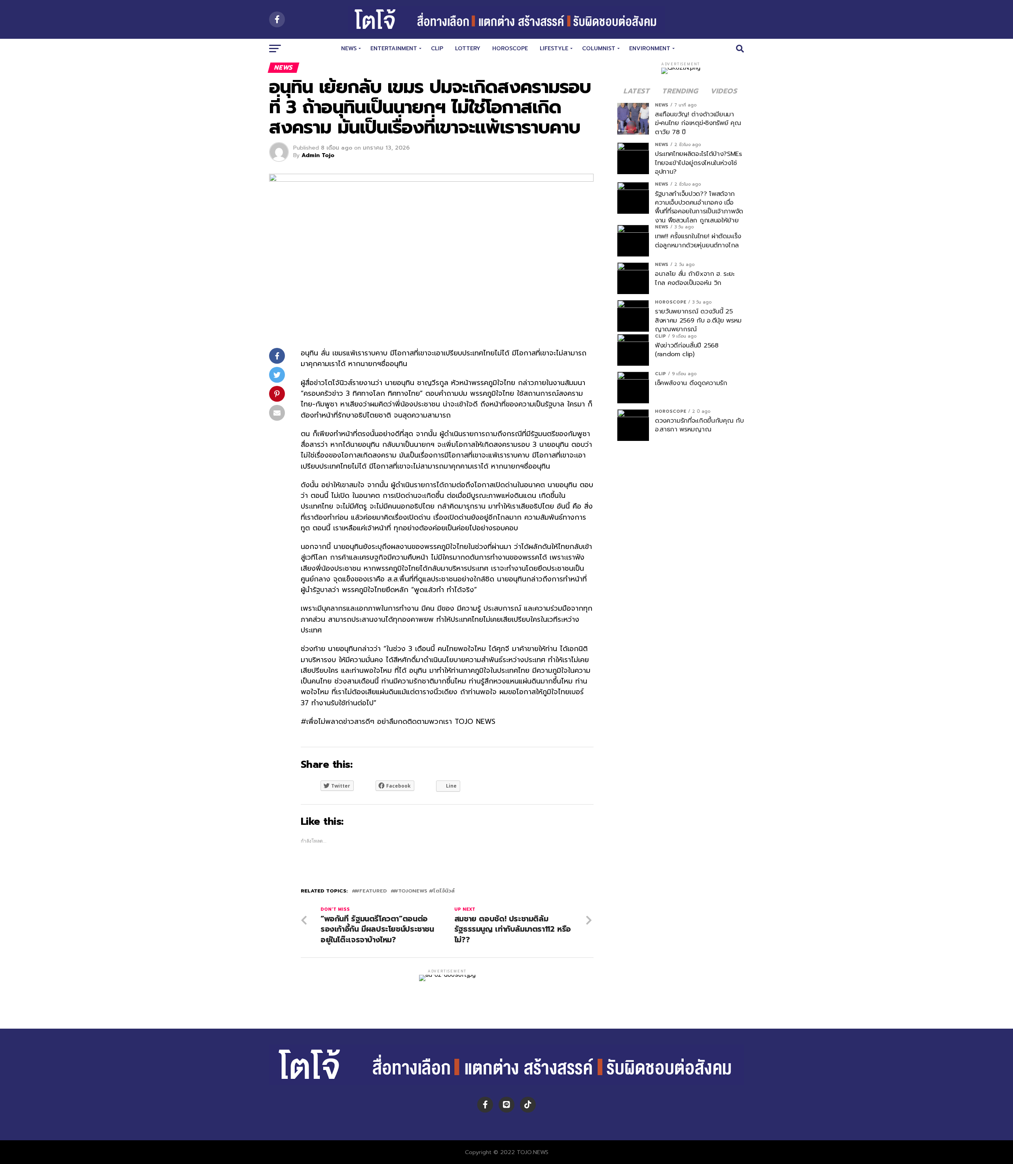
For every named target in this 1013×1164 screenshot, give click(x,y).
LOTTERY (467, 48)
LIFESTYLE (554, 48)
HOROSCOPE (510, 48)
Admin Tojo (318, 155)
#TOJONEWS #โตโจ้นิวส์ (424, 891)
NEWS (349, 48)
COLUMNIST (598, 48)
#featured (371, 891)
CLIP (437, 48)
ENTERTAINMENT (393, 48)
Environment (649, 48)
